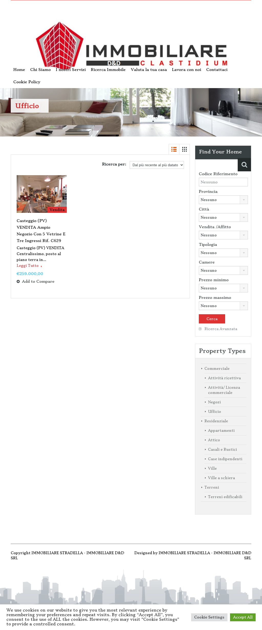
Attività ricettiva (224, 378)
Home (19, 69)
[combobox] (223, 199)
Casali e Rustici (222, 449)
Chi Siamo (40, 69)
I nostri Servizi (71, 69)
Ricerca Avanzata (220, 329)
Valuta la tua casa (149, 69)
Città (204, 209)
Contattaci (216, 69)
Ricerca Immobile (108, 69)
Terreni (211, 487)
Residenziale (216, 421)
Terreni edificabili (225, 497)
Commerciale (217, 368)
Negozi (214, 402)
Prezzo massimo (215, 297)
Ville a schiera (221, 478)
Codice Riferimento (218, 174)
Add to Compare (37, 281)
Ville (212, 468)
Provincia (208, 191)
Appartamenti (221, 430)
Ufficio (214, 412)
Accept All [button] (243, 617)
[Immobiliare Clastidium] (131, 48)
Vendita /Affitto (215, 227)
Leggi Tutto (28, 266)
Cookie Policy (26, 82)
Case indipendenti (225, 459)
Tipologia (208, 244)
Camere (207, 262)
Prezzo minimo (213, 280)
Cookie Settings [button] (209, 617)
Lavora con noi (186, 69)
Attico (214, 440)
